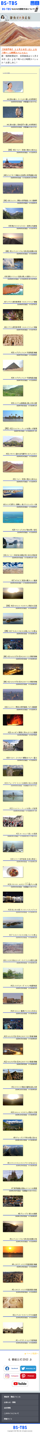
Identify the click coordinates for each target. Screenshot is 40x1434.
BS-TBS (4, 2)
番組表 (32, 3)
